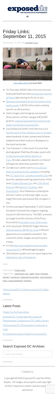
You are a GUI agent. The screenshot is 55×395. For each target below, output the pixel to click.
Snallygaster (12, 191)
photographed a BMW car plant (22, 229)
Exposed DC (27, 9)
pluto (5, 280)
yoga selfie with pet (21, 83)
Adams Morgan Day (22, 183)
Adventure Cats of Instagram (21, 257)
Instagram (15, 277)
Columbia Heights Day (36, 175)
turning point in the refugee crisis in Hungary (29, 132)
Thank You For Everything (16, 312)
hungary (6, 277)
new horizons (46, 277)
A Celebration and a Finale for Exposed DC (25, 333)
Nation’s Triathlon (28, 187)
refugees (27, 280)
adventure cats (22, 273)
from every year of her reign (33, 222)
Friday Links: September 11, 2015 (24, 34)
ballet (31, 273)
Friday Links (19, 270)
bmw (37, 273)
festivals (44, 273)
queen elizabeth (15, 280)
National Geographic (29, 277)
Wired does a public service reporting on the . (29, 255)
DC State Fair (17, 175)
